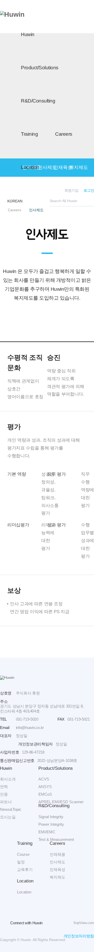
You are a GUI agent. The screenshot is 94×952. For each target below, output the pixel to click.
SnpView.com (83, 923)
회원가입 (71, 190)
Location (30, 167)
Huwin (27, 34)
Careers (63, 134)
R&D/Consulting (38, 101)
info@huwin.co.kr (30, 727)
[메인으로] (12, 14)
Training (29, 134)
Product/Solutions (39, 67)
